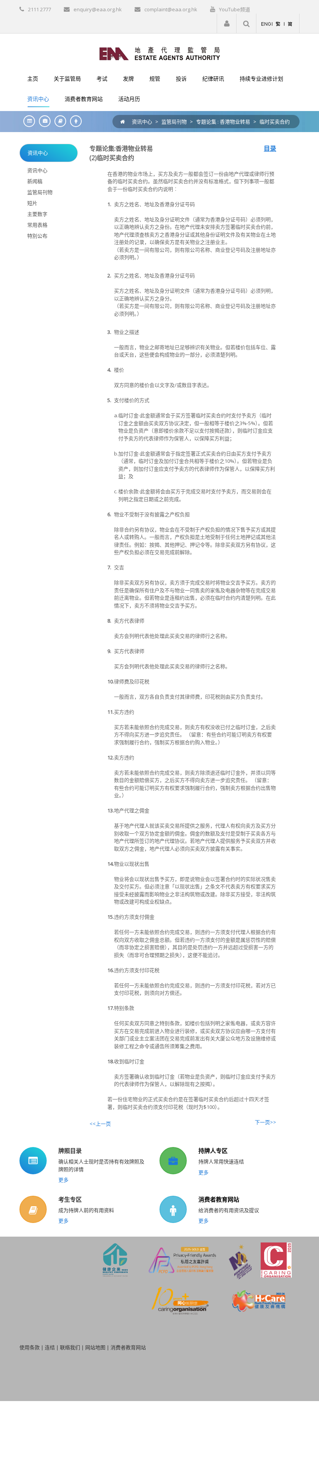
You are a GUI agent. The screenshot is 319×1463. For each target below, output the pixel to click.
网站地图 (95, 1347)
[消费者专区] (74, 121)
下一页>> (265, 1122)
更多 (63, 1179)
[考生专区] (58, 121)
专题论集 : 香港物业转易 (223, 121)
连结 (50, 1347)
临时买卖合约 (274, 121)
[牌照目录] (27, 121)
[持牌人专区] (43, 121)
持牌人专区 (213, 1150)
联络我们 (70, 1347)
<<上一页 (100, 1123)
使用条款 (29, 1347)
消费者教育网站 (218, 1199)
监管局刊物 (174, 121)
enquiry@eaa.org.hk (98, 9)
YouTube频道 (234, 9)
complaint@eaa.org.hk (170, 9)
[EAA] (159, 52)
